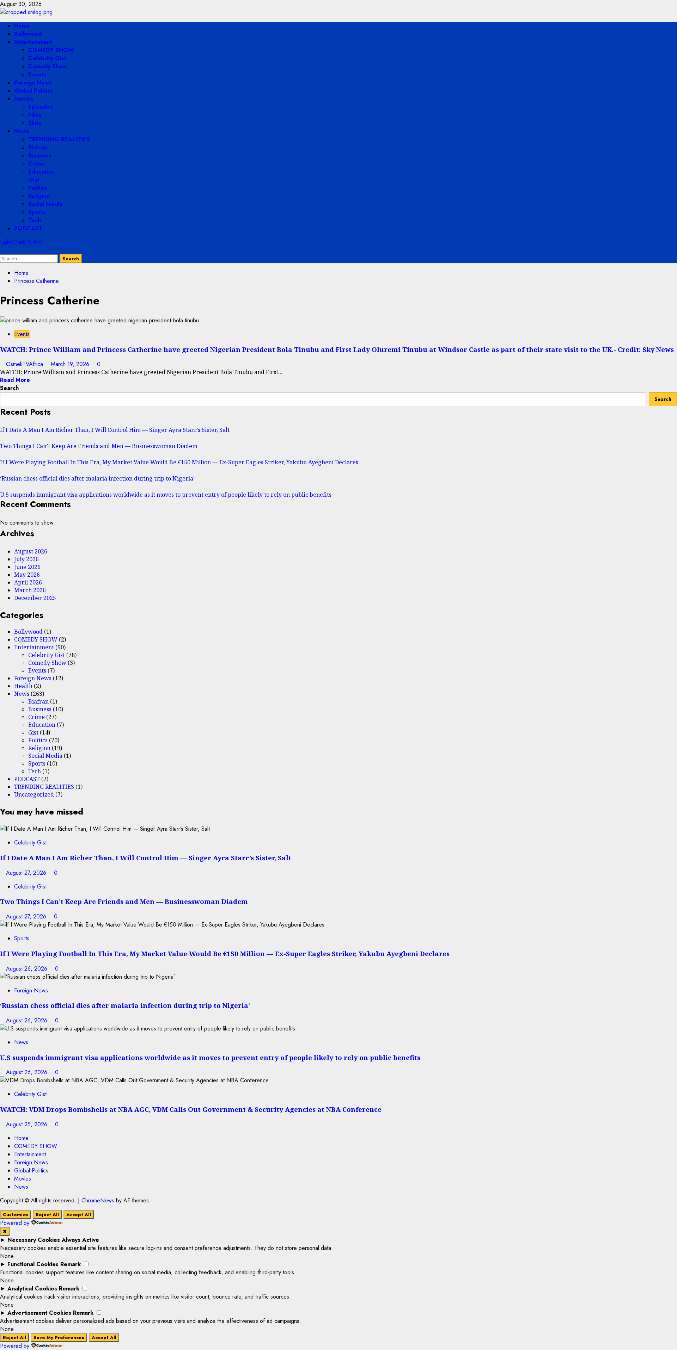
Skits (34, 123)
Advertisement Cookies (39, 1313)
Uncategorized (34, 794)
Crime (36, 164)
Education (41, 172)
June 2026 (27, 567)
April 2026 (28, 582)
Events (37, 74)
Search (9, 388)
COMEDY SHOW (51, 50)
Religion (39, 196)
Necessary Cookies (33, 1240)
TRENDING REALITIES (59, 139)
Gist (33, 180)
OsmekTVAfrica (25, 364)
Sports (37, 212)
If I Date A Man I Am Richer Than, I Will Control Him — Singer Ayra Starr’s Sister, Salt (115, 430)
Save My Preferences (58, 1337)
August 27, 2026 (27, 873)
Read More (15, 380)
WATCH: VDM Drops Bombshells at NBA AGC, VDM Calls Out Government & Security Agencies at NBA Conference (191, 1109)
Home (22, 26)
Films (35, 115)
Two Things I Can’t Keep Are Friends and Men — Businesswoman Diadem (98, 446)
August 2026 (30, 551)
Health (23, 686)
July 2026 (26, 559)
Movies (23, 99)
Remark (70, 1264)
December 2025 (35, 598)
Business (39, 155)
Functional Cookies (33, 1264)
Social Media (45, 204)
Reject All (47, 1214)
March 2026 (30, 590)
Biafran (37, 147)
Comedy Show (47, 66)
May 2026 (27, 574)
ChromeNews (97, 1200)
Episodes (40, 107)
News (21, 131)
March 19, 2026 (71, 364)
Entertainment (33, 42)
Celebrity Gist (47, 58)
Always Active (80, 1240)
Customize (15, 1214)
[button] (2, 250)
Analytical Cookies (32, 1288)
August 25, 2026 (27, 1124)
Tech (34, 220)
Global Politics (33, 91)
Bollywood (28, 34)
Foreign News (33, 83)
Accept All (78, 1214)
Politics (37, 188)
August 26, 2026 (27, 969)
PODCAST (28, 228)
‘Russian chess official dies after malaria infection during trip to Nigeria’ (97, 478)
